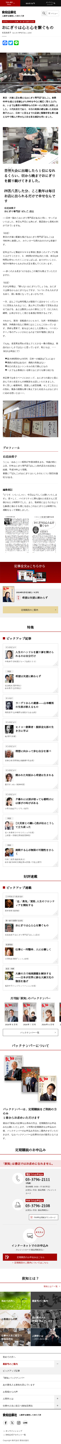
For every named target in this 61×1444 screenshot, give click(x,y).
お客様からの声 (10, 1391)
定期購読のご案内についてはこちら (31, 1262)
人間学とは (8, 1398)
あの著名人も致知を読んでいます (19, 1384)
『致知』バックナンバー (14, 1377)
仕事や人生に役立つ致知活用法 (18, 1405)
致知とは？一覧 (51, 1286)
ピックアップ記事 (11, 1370)
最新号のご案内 (10, 1363)
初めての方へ (9, 1356)
